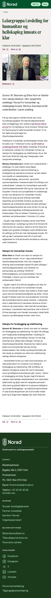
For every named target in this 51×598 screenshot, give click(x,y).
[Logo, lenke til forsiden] (9, 4)
